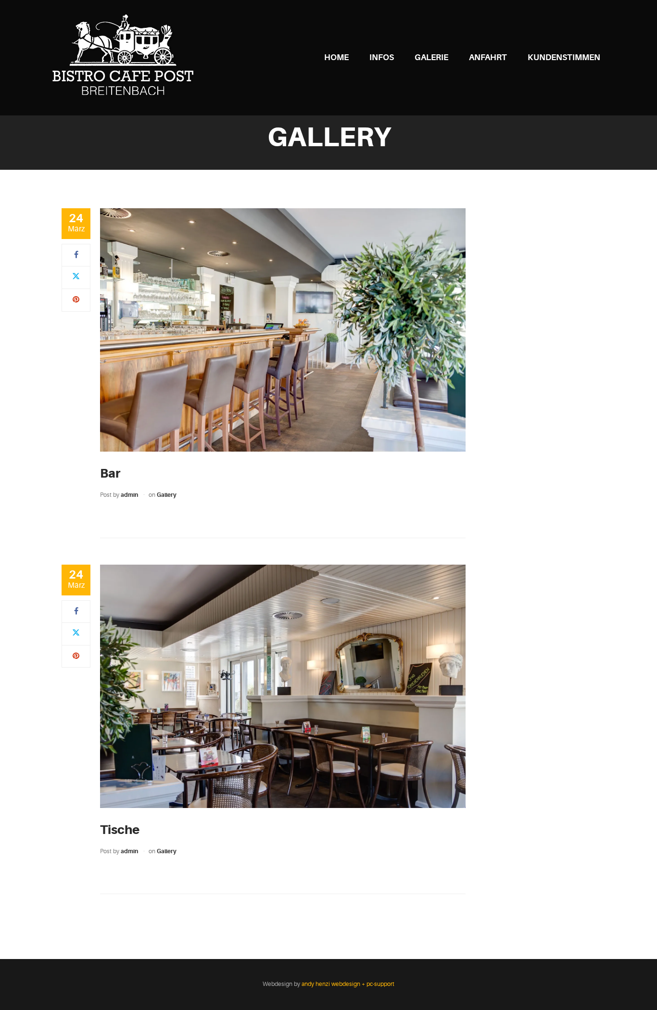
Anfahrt (488, 57)
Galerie (431, 57)
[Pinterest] (76, 299)
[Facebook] (76, 255)
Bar (110, 473)
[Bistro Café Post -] (125, 57)
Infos (381, 57)
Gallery (167, 495)
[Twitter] (76, 277)
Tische (119, 829)
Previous (90, 330)
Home (336, 57)
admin (129, 495)
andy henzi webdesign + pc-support (348, 984)
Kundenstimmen (564, 57)
